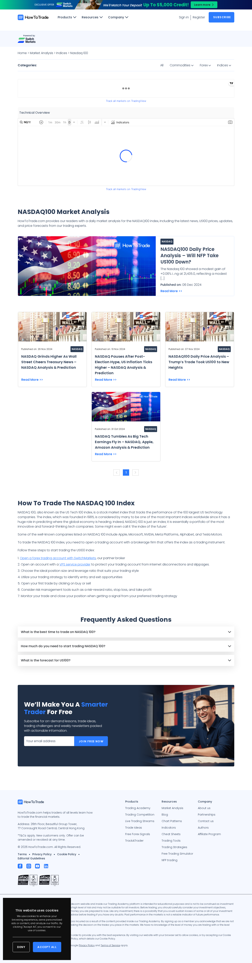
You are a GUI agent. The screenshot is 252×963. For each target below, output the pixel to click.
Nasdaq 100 (79, 53)
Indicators (169, 828)
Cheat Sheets (171, 834)
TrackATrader (134, 841)
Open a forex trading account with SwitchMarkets (58, 558)
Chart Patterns (172, 821)
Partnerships (206, 815)
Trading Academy (137, 808)
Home (22, 53)
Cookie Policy (66, 854)
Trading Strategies (174, 847)
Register (199, 17)
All (161, 65)
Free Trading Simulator (177, 854)
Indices (61, 53)
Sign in (184, 17)
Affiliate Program (209, 834)
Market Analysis (41, 53)
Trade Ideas (133, 828)
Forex (204, 65)
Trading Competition (139, 815)
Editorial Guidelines (31, 858)
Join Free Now (91, 741)
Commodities (180, 65)
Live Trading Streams (139, 821)
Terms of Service (110, 945)
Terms (22, 854)
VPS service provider (74, 564)
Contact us (206, 821)
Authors (203, 828)
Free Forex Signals (137, 834)
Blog (165, 815)
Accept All (47, 947)
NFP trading (169, 860)
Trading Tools (171, 841)
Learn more (202, 5)
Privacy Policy (42, 854)
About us (204, 808)
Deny (21, 947)
